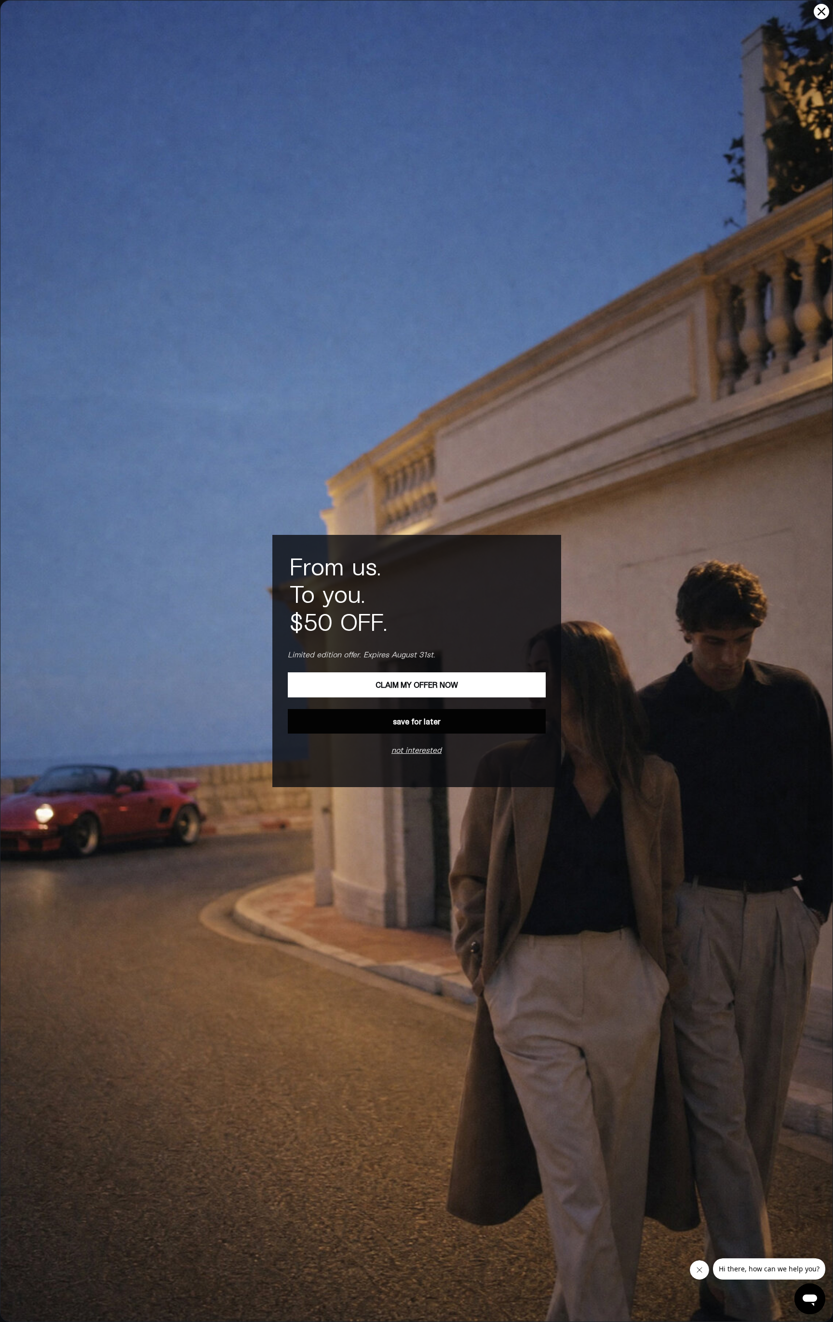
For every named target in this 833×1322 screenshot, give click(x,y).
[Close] (821, 11)
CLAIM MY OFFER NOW (417, 684)
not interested (416, 749)
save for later (417, 721)
